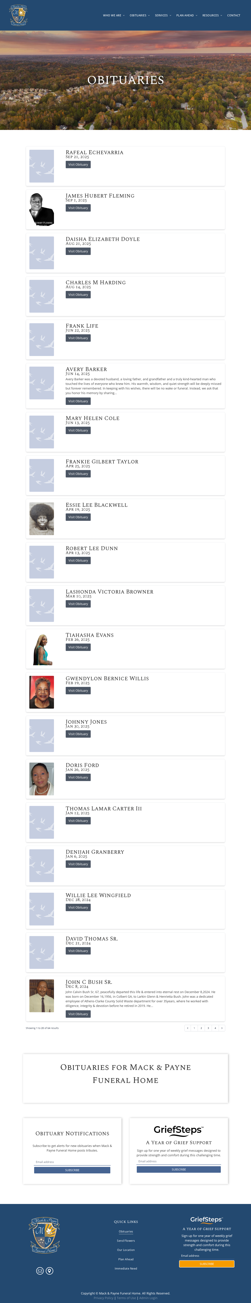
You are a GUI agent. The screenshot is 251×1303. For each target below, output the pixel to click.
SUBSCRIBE (72, 1170)
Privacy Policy (103, 1298)
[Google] (49, 1271)
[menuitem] (114, 15)
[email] (40, 1271)
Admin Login (148, 1298)
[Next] (222, 1028)
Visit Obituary (78, 164)
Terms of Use (126, 1298)
